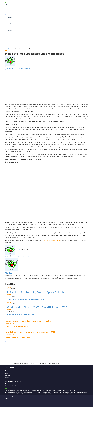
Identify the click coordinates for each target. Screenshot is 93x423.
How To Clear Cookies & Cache (13, 381)
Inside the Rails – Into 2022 (21, 314)
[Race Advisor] (8, 3)
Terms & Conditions (9, 385)
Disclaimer (25, 385)
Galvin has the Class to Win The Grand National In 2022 (37, 307)
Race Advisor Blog (9, 367)
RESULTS (10, 30)
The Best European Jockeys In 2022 (26, 299)
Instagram (7, 373)
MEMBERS (10, 23)
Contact (7, 398)
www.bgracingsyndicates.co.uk (51, 240)
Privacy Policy (18, 385)
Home (6, 48)
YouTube (7, 375)
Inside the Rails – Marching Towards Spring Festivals (35, 292)
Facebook (7, 371)
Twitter (7, 377)
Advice (9, 48)
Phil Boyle (18, 61)
